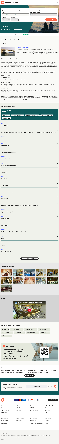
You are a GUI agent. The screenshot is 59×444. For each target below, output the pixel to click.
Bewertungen (26, 47)
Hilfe (46, 412)
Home (2, 40)
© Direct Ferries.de (4, 433)
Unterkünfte (18, 407)
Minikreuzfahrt (18, 410)
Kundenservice (48, 410)
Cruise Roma (19, 332)
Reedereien (3, 409)
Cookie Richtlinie (33, 420)
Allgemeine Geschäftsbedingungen (36, 423)
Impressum (2, 439)
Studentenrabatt (4, 423)
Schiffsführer (9, 40)
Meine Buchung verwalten (35, 409)
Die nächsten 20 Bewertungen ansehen (29, 258)
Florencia (44, 332)
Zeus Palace (5, 335)
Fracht (17, 409)
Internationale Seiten (4, 420)
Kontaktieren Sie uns (49, 409)
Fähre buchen (3, 413)
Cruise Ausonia (16, 329)
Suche (51, 19)
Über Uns (2, 425)
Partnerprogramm (19, 420)
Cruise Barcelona (29, 329)
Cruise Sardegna (31, 332)
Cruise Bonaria (43, 329)
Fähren (46, 423)
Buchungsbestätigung (34, 410)
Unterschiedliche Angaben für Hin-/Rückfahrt (29, 10)
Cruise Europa (6, 332)
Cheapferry (47, 420)
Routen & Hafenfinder (5, 410)
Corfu (4, 329)
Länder (2, 407)
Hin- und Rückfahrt (7, 10)
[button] (29, 124)
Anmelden (32, 407)
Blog (46, 407)
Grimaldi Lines (27, 49)
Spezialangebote (4, 412)
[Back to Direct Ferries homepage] (9, 2)
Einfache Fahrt (15, 10)
